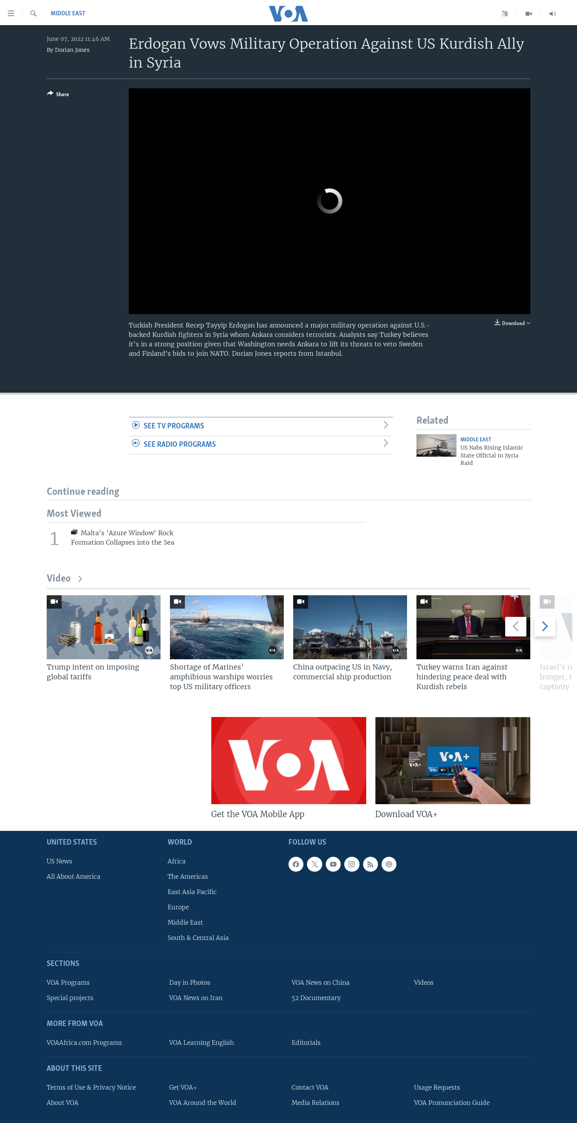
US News (59, 861)
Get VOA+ (183, 1087)
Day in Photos (189, 982)
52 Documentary (316, 998)
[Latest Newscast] (552, 14)
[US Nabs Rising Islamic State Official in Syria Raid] (436, 445)
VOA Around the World (202, 1103)
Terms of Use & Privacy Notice (91, 1087)
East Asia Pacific (192, 892)
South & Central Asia (198, 938)
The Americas (188, 876)
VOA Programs (68, 982)
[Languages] (505, 14)
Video (59, 579)
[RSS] (370, 864)
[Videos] (529, 14)
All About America (73, 876)
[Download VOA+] (452, 760)
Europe (178, 907)
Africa (177, 861)
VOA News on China (321, 982)
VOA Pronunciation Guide (451, 1103)
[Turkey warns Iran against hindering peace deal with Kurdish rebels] (473, 627)
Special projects (70, 998)
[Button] (58, 95)
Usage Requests (437, 1087)
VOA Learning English (201, 1042)
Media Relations (316, 1103)
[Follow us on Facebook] (295, 864)
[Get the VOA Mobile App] (288, 760)
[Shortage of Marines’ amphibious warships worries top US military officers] (227, 627)
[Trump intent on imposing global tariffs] (104, 627)
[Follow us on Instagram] (351, 864)
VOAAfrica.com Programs (84, 1042)
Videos (424, 982)
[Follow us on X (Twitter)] (314, 864)
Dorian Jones (72, 49)
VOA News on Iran (196, 998)
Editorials (306, 1042)
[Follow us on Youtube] (333, 864)
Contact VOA (310, 1087)
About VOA (63, 1103)
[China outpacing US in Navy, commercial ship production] (350, 627)
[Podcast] (389, 864)
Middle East (68, 14)
